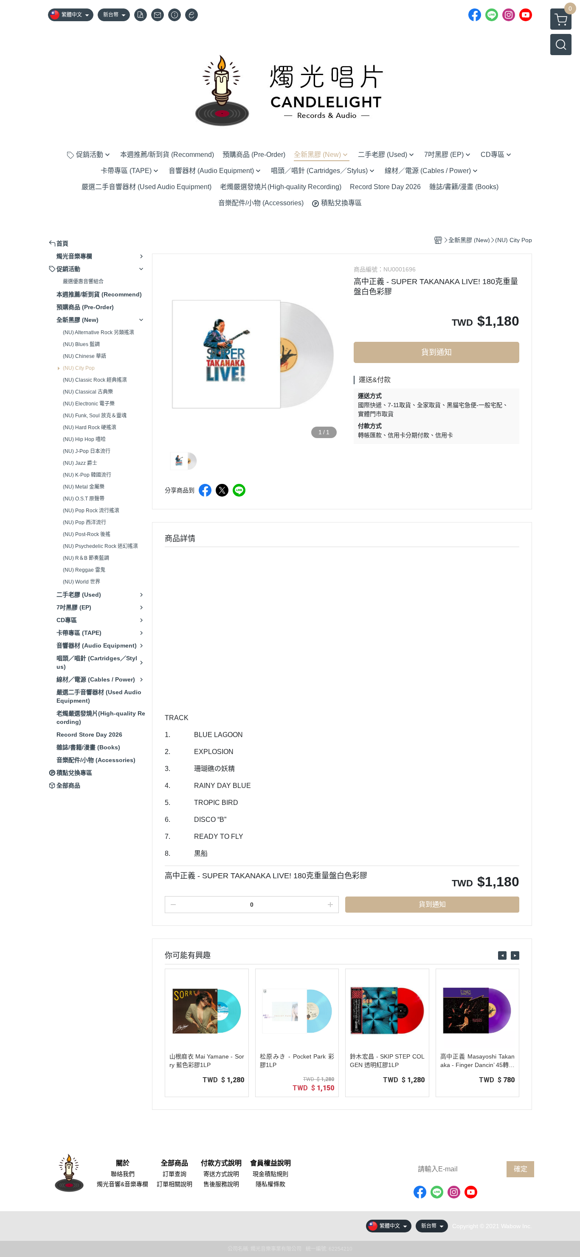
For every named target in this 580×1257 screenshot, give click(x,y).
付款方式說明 (221, 1163)
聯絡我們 (123, 1174)
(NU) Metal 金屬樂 (83, 487)
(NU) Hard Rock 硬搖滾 (89, 427)
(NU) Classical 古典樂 (88, 392)
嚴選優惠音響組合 (83, 282)
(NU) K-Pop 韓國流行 (87, 475)
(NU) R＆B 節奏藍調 (86, 558)
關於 (123, 1163)
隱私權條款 (270, 1184)
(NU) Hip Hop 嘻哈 (84, 439)
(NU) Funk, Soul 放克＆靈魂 (95, 416)
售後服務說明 (221, 1184)
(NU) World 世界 (81, 582)
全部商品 (174, 1163)
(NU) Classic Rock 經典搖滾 (95, 380)
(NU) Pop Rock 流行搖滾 (91, 511)
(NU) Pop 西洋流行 (84, 522)
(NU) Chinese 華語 (84, 356)
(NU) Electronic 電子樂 (89, 404)
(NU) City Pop (79, 368)
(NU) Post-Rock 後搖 (86, 534)
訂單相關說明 (174, 1184)
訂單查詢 (174, 1174)
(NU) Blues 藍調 (81, 344)
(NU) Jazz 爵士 (80, 463)
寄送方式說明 (221, 1174)
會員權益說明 (270, 1163)
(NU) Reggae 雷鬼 (84, 570)
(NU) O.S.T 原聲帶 (83, 499)
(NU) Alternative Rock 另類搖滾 (98, 332)
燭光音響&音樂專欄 (122, 1184)
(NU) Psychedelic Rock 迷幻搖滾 (100, 546)
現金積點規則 (270, 1174)
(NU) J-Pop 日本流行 (86, 451)
